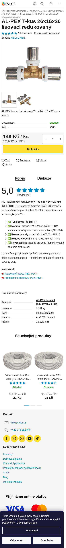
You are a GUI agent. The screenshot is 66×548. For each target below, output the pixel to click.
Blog (5, 477)
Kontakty (8, 454)
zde (35, 522)
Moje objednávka (12, 482)
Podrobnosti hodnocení (46, 33)
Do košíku (33, 149)
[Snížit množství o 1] (45, 139)
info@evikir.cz (18, 422)
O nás (6, 472)
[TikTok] (37, 438)
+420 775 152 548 (21, 429)
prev (3, 360)
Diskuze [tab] (44, 178)
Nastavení (32, 530)
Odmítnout (16, 540)
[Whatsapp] (21, 438)
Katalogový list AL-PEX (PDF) (21, 273)
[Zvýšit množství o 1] (60, 139)
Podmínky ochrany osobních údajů (22, 468)
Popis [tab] (20, 178)
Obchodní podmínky (14, 463)
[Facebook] (6, 438)
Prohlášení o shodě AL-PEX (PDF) (23, 278)
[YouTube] (29, 438)
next (62, 360)
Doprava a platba (12, 458)
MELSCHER (18, 37)
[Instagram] (14, 438)
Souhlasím (47, 540)
